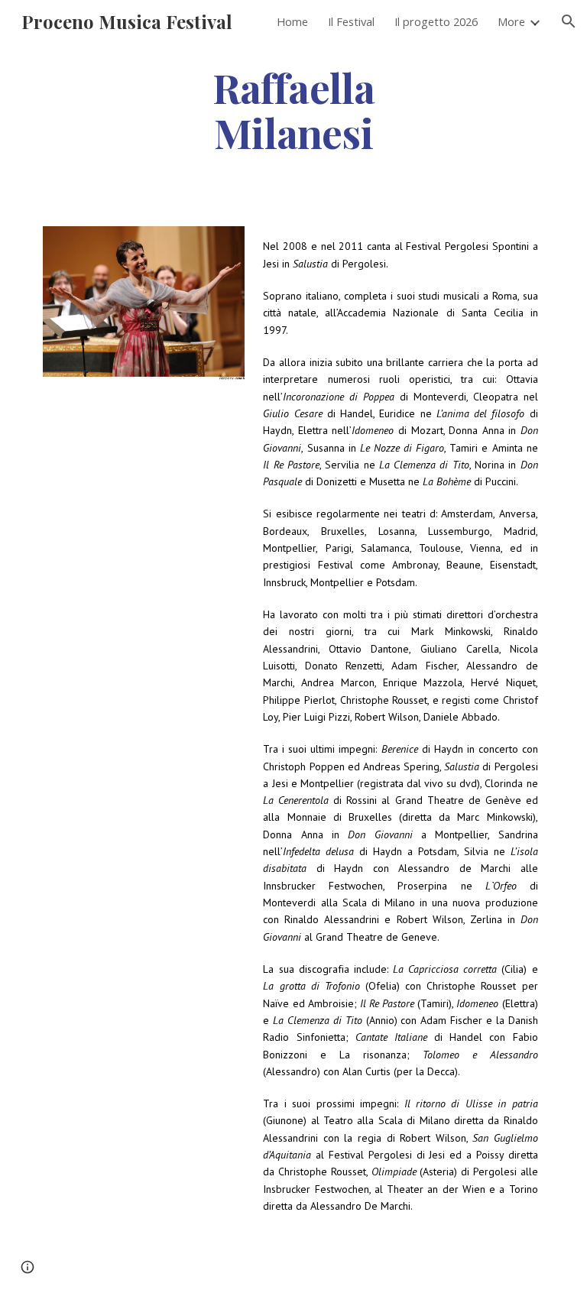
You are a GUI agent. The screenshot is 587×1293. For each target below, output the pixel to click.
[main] (293, 109)
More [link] (511, 21)
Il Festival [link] (351, 21)
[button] (568, 21)
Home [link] (292, 21)
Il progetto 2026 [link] (436, 21)
